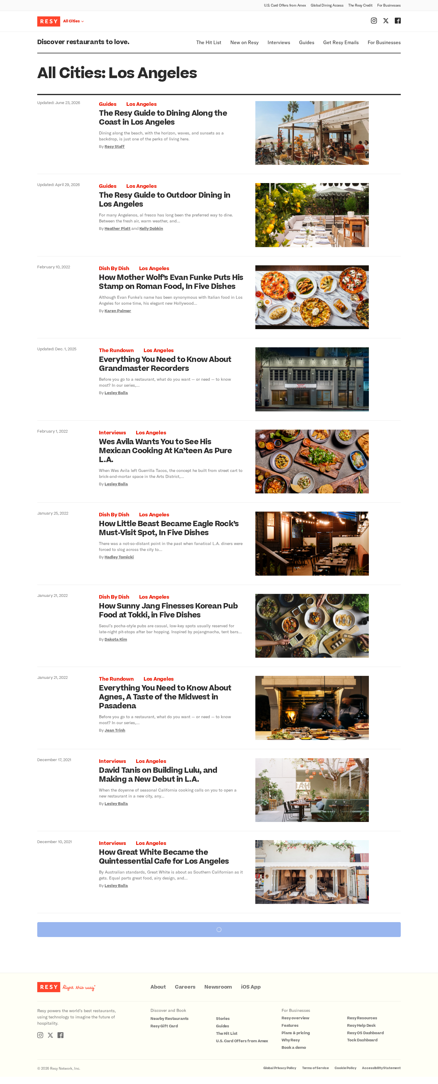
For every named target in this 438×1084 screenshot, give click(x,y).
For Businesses (389, 5)
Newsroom (218, 987)
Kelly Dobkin (151, 228)
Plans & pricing (296, 1033)
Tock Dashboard (362, 1040)
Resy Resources (362, 1018)
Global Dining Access (327, 5)
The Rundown (116, 350)
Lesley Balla (116, 393)
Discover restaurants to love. (83, 42)
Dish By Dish (114, 268)
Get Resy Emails (341, 42)
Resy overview (295, 1018)
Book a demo (294, 1047)
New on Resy (244, 42)
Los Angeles (141, 104)
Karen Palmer (118, 311)
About (158, 987)
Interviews (279, 42)
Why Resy (291, 1040)
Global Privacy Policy (279, 1068)
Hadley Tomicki (119, 557)
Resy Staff (115, 146)
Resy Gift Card (164, 1026)
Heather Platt (118, 228)
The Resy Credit (360, 5)
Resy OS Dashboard (365, 1033)
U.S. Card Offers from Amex (285, 5)
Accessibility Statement (381, 1068)
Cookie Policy (345, 1068)
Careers (185, 987)
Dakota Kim (116, 639)
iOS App (250, 987)
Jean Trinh (115, 730)
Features (290, 1025)
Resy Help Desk (361, 1025)
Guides (306, 42)
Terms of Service (315, 1068)
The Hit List (208, 42)
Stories (223, 1018)
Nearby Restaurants (169, 1018)
